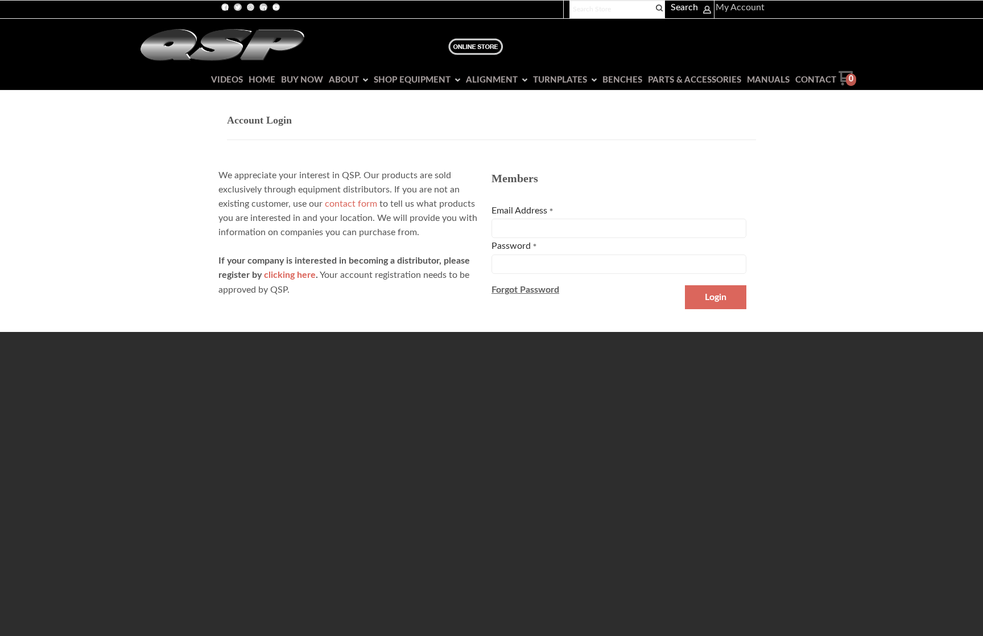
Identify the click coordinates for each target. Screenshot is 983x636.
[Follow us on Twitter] (238, 7)
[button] (525, 289)
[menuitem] (224, 80)
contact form (351, 203)
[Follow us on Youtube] (276, 7)
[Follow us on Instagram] (250, 7)
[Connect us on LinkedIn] (263, 7)
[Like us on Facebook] (225, 7)
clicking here (290, 275)
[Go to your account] (707, 11)
